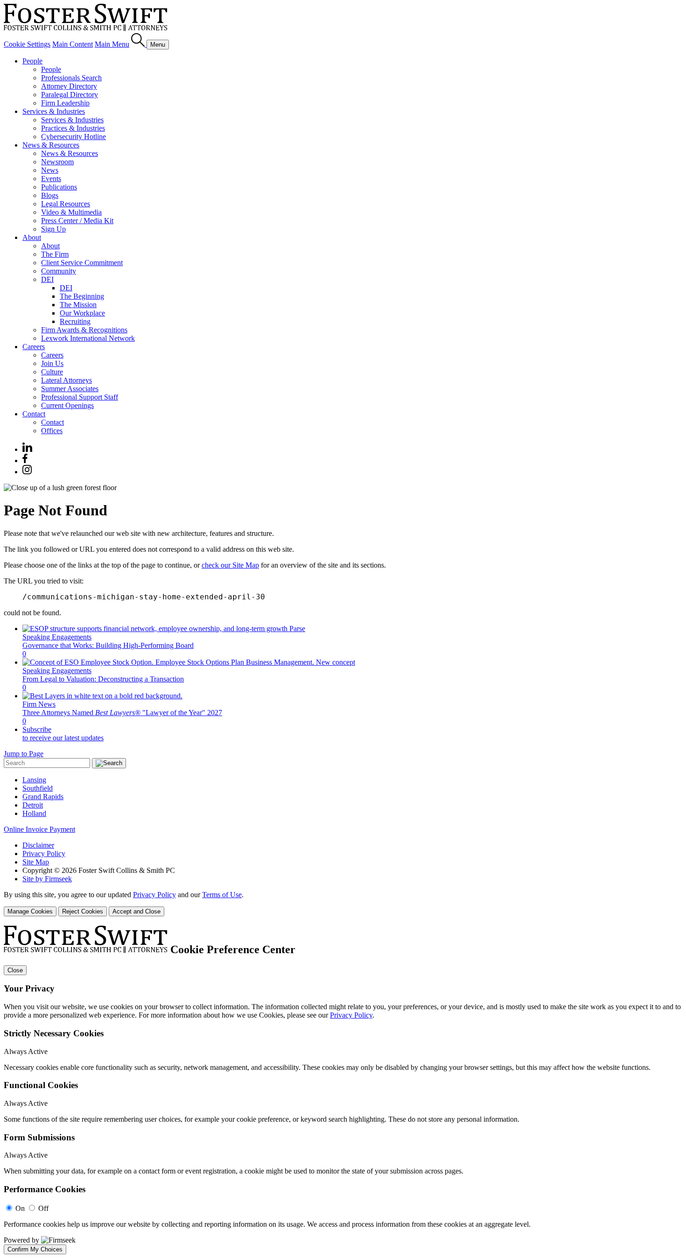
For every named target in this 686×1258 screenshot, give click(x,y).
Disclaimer (38, 845)
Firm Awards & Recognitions (84, 330)
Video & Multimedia (71, 212)
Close (15, 970)
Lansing (34, 780)
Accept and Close (136, 911)
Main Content (72, 44)
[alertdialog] (343, 1090)
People (32, 61)
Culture (52, 372)
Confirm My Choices (35, 1249)
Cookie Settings (27, 44)
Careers (33, 347)
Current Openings (67, 405)
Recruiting (75, 321)
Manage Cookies (30, 911)
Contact (33, 414)
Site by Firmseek (47, 879)
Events (51, 179)
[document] (343, 1090)
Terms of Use (222, 895)
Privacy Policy (43, 853)
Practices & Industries (73, 128)
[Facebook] (25, 460)
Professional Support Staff (79, 397)
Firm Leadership (65, 103)
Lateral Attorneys (66, 380)
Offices (52, 431)
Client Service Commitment (82, 263)
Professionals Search (71, 78)
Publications (59, 187)
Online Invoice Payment (39, 829)
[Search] (139, 44)
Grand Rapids (42, 797)
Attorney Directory (69, 86)
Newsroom (57, 162)
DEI (47, 279)
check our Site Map (230, 565)
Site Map (35, 862)
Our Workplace (82, 313)
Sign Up (53, 229)
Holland (34, 813)
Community (58, 271)
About (31, 237)
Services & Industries (53, 111)
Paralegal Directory (69, 94)
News (49, 170)
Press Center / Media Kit (77, 221)
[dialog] (343, 903)
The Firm (55, 254)
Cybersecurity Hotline (73, 137)
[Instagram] (27, 472)
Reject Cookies (82, 911)
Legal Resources (65, 204)
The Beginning (82, 296)
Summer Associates (69, 389)
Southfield (37, 788)
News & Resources (50, 145)
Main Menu (112, 44)
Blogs (49, 195)
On (20, 1208)
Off (43, 1208)
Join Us (52, 363)
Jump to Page (23, 754)
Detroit (32, 805)
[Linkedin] (27, 449)
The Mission (78, 305)
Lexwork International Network (88, 338)
